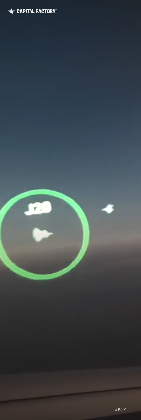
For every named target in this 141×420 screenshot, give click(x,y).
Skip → (124, 409)
